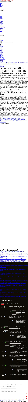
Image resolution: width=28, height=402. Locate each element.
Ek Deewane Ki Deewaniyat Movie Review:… (15, 384)
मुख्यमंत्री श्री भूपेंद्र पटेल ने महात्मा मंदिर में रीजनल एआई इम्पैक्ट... (12, 283)
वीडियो (1, 46)
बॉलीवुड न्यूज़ (3, 393)
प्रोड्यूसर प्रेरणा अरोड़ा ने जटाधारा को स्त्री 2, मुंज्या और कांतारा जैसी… (20, 312)
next (3, 66)
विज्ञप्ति (5, 400)
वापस (1, 65)
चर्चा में (1, 50)
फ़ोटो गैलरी (3, 398)
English (1, 61)
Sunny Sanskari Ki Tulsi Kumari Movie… (8, 389)
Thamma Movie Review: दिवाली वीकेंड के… (8, 386)
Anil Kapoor (4, 118)
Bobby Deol (18, 118)
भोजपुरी (1, 60)
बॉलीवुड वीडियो (3, 396)
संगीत (1, 47)
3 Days (16, 303)
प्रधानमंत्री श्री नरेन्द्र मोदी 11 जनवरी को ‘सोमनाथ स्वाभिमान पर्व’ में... (13, 280)
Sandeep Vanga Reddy (11, 120)
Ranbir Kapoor (8, 119)
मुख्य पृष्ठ (1, 400)
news (4, 119)
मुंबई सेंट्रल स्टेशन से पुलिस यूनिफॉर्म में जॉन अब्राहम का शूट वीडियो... (13, 296)
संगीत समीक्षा (2, 59)
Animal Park (13, 118)
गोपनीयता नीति (10, 400)
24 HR (11, 303)
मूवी (0, 45)
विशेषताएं (1, 55)
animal (8, 118)
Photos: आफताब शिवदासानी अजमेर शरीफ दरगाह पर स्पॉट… (22, 370)
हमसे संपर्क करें (21, 400)
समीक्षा (1, 49)
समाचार (1, 51)
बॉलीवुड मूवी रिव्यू (4, 383)
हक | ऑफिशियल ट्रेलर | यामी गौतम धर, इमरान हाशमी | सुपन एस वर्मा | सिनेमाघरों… (22, 347)
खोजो (1, 3)
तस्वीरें (1, 54)
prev (1, 66)
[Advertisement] (13, 186)
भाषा (1, 6)
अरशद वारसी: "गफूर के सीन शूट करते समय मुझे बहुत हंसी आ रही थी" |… (22, 361)
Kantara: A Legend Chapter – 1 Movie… (8, 388)
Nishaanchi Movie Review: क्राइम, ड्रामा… (9, 391)
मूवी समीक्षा (2, 57)
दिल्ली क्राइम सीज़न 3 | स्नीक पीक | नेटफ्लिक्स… (18, 374)
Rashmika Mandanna (16, 119)
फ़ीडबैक (1, 5)
